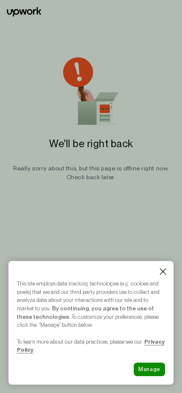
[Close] (163, 271)
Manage (149, 369)
